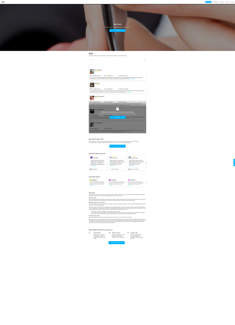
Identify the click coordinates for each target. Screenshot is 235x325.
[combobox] (117, 60)
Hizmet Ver (208, 2)
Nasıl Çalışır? (215, 2)
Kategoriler (222, 2)
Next (146, 163)
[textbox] (117, 59)
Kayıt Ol (227, 2)
